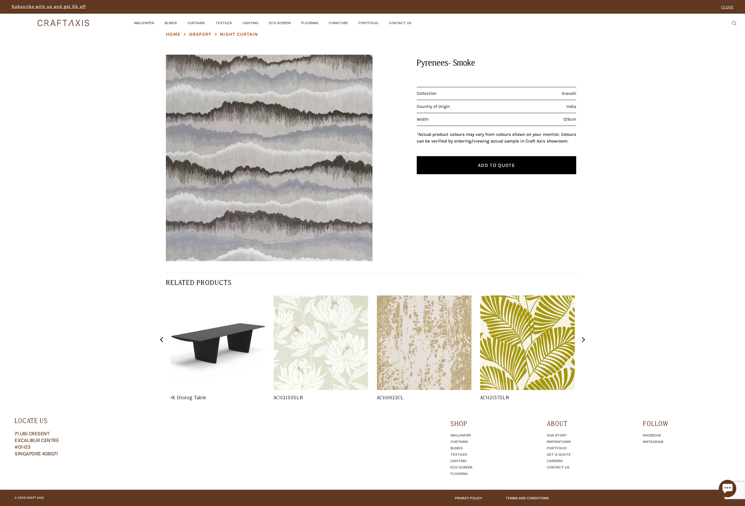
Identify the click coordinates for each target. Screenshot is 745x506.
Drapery (200, 34)
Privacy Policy (468, 498)
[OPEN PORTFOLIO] (383, 20)
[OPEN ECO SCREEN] (295, 20)
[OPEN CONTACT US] (416, 20)
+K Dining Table (188, 397)
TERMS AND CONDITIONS (527, 498)
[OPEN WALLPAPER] (159, 20)
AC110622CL (390, 397)
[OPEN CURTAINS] (209, 20)
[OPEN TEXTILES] (236, 20)
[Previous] (162, 351)
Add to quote (496, 165)
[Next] (583, 351)
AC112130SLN (288, 397)
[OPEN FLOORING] (323, 20)
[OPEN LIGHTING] (263, 20)
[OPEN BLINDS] (181, 20)
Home (173, 34)
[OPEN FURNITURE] (353, 20)
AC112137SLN (494, 397)
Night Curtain (239, 34)
